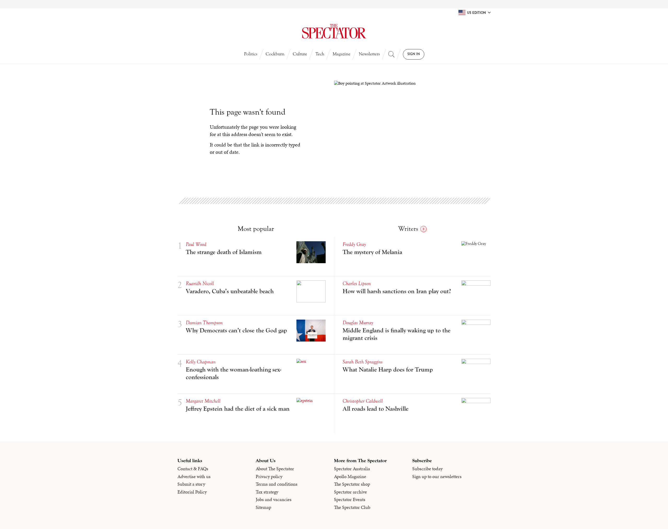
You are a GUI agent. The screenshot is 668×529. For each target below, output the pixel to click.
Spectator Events (349, 499)
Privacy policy (269, 476)
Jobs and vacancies (273, 499)
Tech (319, 54)
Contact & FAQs (192, 469)
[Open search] (391, 54)
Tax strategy (267, 492)
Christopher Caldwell (363, 401)
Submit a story (191, 484)
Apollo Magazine (350, 476)
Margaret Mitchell (203, 401)
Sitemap (263, 507)
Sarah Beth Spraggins (363, 362)
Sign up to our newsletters (437, 476)
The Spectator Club (352, 507)
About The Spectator (275, 469)
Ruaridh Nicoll (200, 283)
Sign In (413, 54)
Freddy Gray (354, 244)
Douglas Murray (358, 323)
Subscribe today (427, 469)
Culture (300, 54)
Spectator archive (350, 492)
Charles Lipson (357, 283)
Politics (250, 54)
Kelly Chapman (201, 362)
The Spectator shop (352, 484)
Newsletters (369, 54)
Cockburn (275, 54)
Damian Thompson (204, 323)
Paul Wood (196, 244)
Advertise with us (194, 476)
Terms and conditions (276, 484)
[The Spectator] (334, 31)
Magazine (341, 54)
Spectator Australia (352, 469)
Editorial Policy (192, 492)
